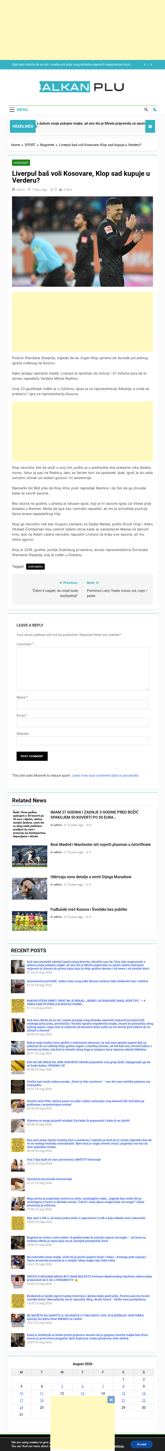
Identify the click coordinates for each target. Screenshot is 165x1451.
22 (123, 1401)
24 (21, 1408)
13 (82, 1393)
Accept (141, 1444)
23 (144, 1401)
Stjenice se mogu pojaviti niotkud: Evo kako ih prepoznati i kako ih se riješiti (78, 1120)
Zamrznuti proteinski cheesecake (49, 1179)
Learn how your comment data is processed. (105, 775)
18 (42, 1401)
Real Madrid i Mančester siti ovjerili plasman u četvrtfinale (100, 844)
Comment (25, 644)
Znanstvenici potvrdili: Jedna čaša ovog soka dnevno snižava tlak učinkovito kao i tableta (87, 981)
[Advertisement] (82, 1423)
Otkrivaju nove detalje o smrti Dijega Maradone (90, 877)
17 (21, 1401)
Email (22, 716)
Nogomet (21, 163)
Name (22, 697)
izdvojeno (35, 566)
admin (21, 189)
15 (123, 1393)
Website (23, 734)
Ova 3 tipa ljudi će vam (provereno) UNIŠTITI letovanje (64, 1159)
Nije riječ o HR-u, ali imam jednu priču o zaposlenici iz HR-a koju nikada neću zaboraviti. (86, 1218)
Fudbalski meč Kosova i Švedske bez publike (88, 909)
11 (42, 1393)
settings (118, 1446)
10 (21, 1393)
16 (144, 1393)
